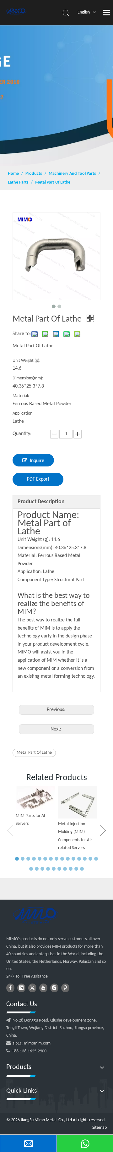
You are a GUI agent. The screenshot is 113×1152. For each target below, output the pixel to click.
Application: (23, 413)
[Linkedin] (21, 988)
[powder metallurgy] (35, 915)
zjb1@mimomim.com (32, 1043)
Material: (21, 396)
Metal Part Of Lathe (34, 752)
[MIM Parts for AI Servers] (35, 798)
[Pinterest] (65, 988)
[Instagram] (54, 988)
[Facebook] (10, 988)
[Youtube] (43, 988)
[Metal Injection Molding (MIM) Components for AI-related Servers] (77, 802)
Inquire (37, 460)
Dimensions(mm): (28, 378)
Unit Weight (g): (26, 360)
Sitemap (99, 1127)
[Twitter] (32, 988)
